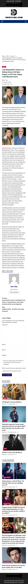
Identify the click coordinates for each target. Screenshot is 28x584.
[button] (2, 21)
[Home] (7, 5)
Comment (5, 325)
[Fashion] (14, 5)
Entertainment (7, 477)
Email (4, 350)
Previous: (13, 301)
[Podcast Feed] (21, 6)
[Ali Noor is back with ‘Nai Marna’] (14, 442)
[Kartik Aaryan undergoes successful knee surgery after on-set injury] (14, 555)
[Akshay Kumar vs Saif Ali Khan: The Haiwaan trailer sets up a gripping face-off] (14, 471)
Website (4, 355)
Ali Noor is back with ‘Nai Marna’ (12, 452)
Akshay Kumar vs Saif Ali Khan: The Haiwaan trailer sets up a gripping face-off (13, 483)
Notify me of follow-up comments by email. (14, 368)
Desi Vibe (5, 80)
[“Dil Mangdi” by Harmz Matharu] (14, 392)
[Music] (12, 5)
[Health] (16, 5)
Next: (13, 309)
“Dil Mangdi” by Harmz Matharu (11, 402)
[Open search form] (25, 21)
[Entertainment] (9, 5)
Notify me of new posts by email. (12, 371)
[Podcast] (21, 4)
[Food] (19, 5)
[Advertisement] (14, 38)
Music (4, 66)
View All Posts (14, 292)
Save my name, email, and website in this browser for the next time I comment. (13, 362)
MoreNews (13, 582)
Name (4, 344)
